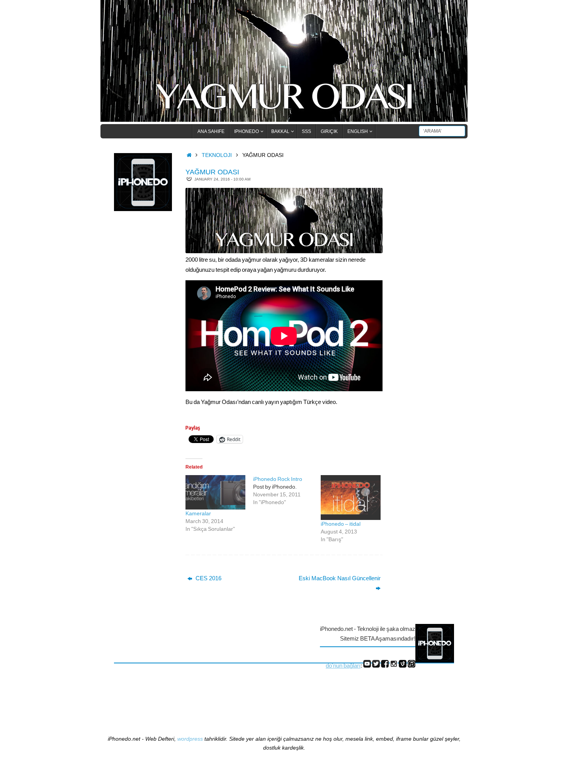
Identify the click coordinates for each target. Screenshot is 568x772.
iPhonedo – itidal (341, 524)
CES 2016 (207, 578)
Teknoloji (217, 155)
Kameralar (198, 513)
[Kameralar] (215, 492)
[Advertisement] (145, 343)
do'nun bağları (343, 665)
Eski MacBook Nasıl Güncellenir (340, 578)
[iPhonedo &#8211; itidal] (351, 497)
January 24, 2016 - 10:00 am (222, 179)
